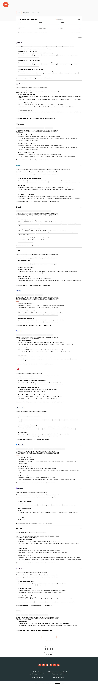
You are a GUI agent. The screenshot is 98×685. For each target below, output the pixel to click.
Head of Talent (21, 185)
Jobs (19, 12)
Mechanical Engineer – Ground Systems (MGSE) (29, 178)
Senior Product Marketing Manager (26, 466)
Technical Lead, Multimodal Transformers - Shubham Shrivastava (34, 394)
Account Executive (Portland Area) (26, 311)
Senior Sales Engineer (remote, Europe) (27, 220)
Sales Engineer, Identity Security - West (27, 51)
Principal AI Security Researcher (26, 267)
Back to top (50, 640)
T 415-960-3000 (37, 677)
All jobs (35, 32)
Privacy (47, 654)
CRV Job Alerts (35, 12)
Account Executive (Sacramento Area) (27, 303)
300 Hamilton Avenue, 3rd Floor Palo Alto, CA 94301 (58, 673)
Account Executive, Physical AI (25, 595)
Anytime (44, 32)
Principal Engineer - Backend (25, 588)
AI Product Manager (23, 432)
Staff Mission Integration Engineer (26, 194)
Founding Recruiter (22, 548)
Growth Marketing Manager (24, 340)
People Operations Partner (24, 475)
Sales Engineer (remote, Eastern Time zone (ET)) (29, 229)
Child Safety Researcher (24, 260)
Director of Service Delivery (24, 508)
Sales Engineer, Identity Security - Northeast (29, 60)
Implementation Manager (24, 347)
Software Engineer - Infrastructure (26, 94)
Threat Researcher (22, 621)
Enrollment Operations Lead (25, 501)
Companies (26, 12)
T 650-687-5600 (58, 677)
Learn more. (57, 683)
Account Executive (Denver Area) (26, 318)
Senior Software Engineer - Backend (26, 581)
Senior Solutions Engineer (24, 555)
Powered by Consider (76, 32)
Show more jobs (49, 636)
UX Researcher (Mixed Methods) (26, 152)
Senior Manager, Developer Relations (27, 134)
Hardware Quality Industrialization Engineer (28, 387)
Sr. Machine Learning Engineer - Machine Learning (30, 416)
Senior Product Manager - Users (25, 110)
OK (63, 683)
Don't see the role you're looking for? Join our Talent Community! (34, 237)
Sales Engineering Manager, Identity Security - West (30, 69)
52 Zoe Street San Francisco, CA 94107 (37, 673)
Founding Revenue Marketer (25, 539)
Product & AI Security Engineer (25, 457)
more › (17, 176)
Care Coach (21, 517)
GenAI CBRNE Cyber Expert (24, 276)
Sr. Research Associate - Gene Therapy (27, 425)
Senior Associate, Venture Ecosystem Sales (28, 102)
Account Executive (22, 355)
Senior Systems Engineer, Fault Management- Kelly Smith (32, 380)
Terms (51, 654)
